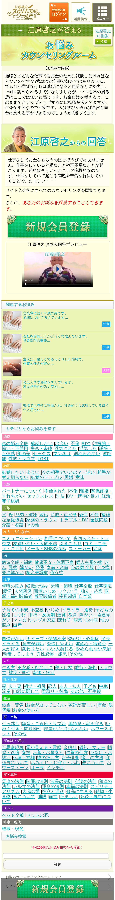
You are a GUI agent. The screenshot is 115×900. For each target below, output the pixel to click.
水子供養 (70, 757)
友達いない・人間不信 (35, 543)
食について (24, 796)
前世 (53, 796)
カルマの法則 (26, 786)
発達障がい (13, 572)
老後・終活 (44, 672)
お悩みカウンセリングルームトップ (33, 877)
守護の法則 (85, 781)
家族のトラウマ (41, 519)
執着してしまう (18, 653)
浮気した (88, 448)
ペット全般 (13, 815)
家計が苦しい (81, 704)
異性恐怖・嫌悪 (51, 653)
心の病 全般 (82, 567)
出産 (17, 625)
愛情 (83, 514)
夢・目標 (64, 667)
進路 (61, 614)
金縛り (70, 747)
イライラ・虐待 (77, 609)
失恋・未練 (41, 448)
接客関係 (67, 596)
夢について (93, 762)
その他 (32, 524)
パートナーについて (22, 490)
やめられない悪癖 (93, 648)
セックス (42, 453)
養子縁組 (10, 501)
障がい (26, 567)
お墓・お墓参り (48, 752)
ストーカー (80, 548)
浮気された (66, 448)
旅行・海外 (86, 667)
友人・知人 (70, 686)
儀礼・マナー (92, 747)
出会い (61, 443)
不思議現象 (13, 747)
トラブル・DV (74, 519)
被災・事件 (19, 672)
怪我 (39, 567)
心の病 (91, 619)
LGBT (43, 458)
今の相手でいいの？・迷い (68, 472)
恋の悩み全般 (15, 443)
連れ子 (64, 619)
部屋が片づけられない (66, 728)
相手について (57, 538)
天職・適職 (61, 586)
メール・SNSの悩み (46, 548)
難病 (13, 567)
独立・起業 (91, 591)
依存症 (56, 572)
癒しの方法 (92, 757)
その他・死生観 (85, 691)
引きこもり (70, 543)
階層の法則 (37, 781)
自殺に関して (26, 691)
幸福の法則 (77, 786)
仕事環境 (103, 586)
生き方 (8, 667)
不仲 (94, 514)
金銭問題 (99, 519)
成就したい (42, 443)
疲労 (7, 591)
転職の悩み (37, 586)
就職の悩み (13, 586)
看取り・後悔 (55, 691)
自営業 (85, 596)
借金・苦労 (13, 704)
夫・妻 (15, 686)
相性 (86, 443)
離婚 (84, 490)
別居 (60, 496)
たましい (69, 796)
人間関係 (22, 591)
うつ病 (103, 567)
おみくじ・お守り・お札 (55, 762)
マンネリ (62, 453)
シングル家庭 (42, 619)
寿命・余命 (57, 567)
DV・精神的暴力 (83, 496)
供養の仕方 (77, 752)
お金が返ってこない (46, 704)
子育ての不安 (15, 609)
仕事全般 (83, 586)
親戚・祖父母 (63, 514)
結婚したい (13, 472)
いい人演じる (60, 648)
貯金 (101, 704)
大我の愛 (31, 791)
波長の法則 (61, 781)
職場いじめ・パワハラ (56, 591)
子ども (90, 686)
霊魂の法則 (13, 781)
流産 (6, 691)
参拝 (26, 752)
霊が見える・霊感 (43, 747)
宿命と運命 (53, 791)
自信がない (13, 638)
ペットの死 (37, 815)
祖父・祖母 (35, 686)
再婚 (68, 477)
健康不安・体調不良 (54, 562)
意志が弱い (33, 643)
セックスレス (40, 496)
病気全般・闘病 (17, 562)
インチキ (56, 767)
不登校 (37, 609)
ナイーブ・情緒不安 (46, 638)
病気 (77, 619)
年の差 (23, 453)
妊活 (106, 496)
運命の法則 (53, 786)
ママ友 (20, 619)
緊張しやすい (60, 643)
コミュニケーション (22, 538)
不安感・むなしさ (35, 667)
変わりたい (33, 648)
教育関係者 (45, 596)
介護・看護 (13, 524)
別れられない (86, 453)
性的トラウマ (22, 458)
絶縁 (97, 548)
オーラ (37, 767)
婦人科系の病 (89, 562)
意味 (79, 477)
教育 (72, 614)
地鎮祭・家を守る (86, 723)
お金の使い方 (26, 710)
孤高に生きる (79, 791)
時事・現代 (13, 828)
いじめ (52, 609)
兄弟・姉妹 (26, 514)
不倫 (75, 443)
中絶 (103, 686)
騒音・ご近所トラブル (44, 723)
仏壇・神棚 (24, 757)
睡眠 (42, 796)
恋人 (52, 686)
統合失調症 (37, 572)
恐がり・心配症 (83, 638)
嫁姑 (43, 514)
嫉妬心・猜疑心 (91, 643)
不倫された (55, 490)
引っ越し (10, 723)
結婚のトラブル (46, 477)
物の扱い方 (48, 757)
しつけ (19, 614)
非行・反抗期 (42, 614)
